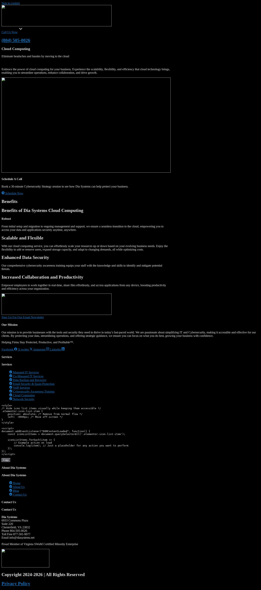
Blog (37, 28)
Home (5, 28)
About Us (28, 28)
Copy (6, 460)
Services (14, 28)
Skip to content (11, 3)
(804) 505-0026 (16, 40)
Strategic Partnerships (66, 28)
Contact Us (46, 28)
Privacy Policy (16, 583)
